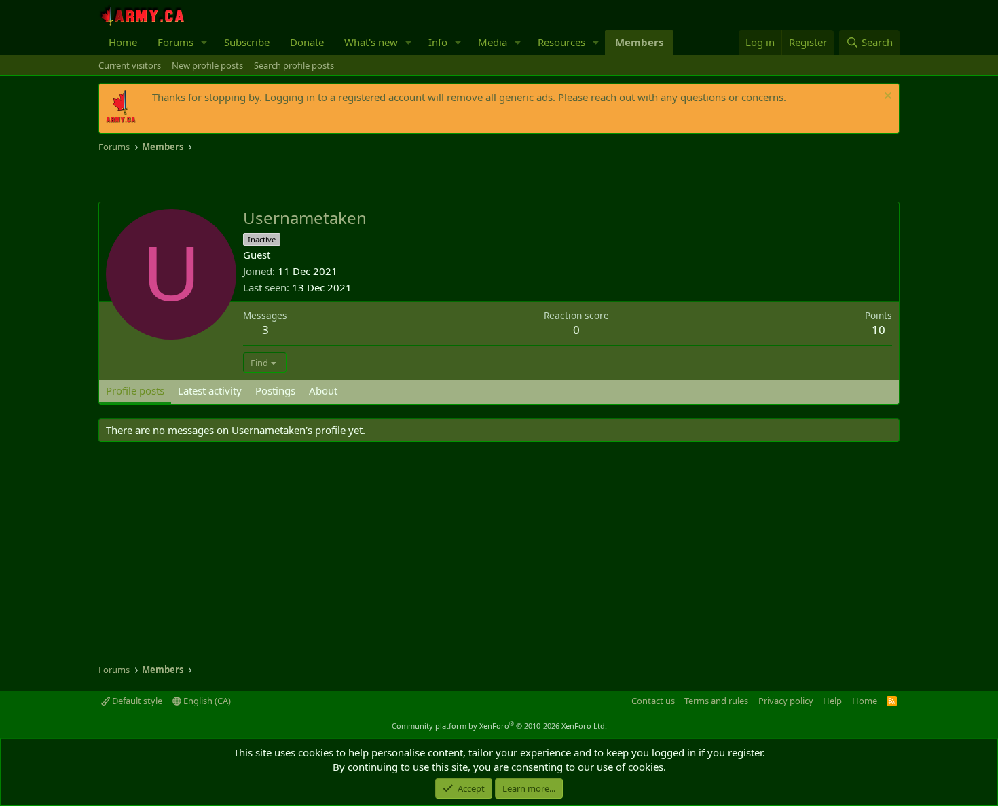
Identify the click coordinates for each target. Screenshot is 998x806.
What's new (371, 42)
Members (639, 42)
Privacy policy (785, 701)
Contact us (653, 701)
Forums (175, 42)
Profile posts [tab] (135, 390)
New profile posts (207, 65)
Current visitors (129, 65)
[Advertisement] (257, 178)
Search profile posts (294, 65)
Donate (307, 42)
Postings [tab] (275, 390)
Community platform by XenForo (499, 725)
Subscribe (247, 42)
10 (878, 329)
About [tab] (323, 390)
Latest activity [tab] (210, 390)
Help (832, 701)
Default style (136, 701)
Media (492, 42)
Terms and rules (716, 701)
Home (123, 42)
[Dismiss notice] (886, 97)
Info (437, 42)
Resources (561, 42)
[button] (204, 42)
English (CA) (206, 701)
